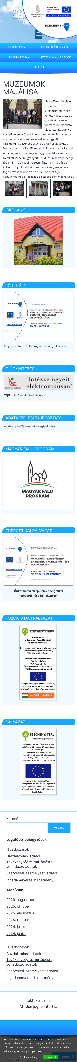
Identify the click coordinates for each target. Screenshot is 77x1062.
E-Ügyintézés (20, 368)
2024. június (16, 933)
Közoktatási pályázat (29, 618)
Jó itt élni (17, 285)
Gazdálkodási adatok (23, 856)
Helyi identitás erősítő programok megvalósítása (35, 346)
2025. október (18, 906)
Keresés (13, 819)
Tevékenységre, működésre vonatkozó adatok (29, 864)
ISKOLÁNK (15, 210)
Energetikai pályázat (29, 530)
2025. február (17, 920)
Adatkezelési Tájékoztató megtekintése (29, 426)
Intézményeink (17, 57)
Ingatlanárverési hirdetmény (29, 880)
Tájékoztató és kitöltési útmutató (25, 395)
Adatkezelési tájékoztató (34, 418)
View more (48, 1051)
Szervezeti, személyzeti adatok (32, 873)
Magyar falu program (30, 449)
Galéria (38, 67)
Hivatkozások (17, 849)
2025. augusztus (20, 913)
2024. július (15, 927)
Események (16, 47)
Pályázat (15, 722)
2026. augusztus (20, 900)
